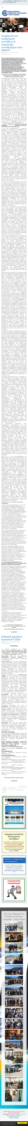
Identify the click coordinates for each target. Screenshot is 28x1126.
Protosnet (17, 1118)
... (17, 788)
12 (13, 790)
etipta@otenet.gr (12, 2)
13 (16, 790)
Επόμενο (21, 790)
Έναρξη (4, 788)
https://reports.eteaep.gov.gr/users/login (14, 846)
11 (10, 790)
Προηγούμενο (11, 788)
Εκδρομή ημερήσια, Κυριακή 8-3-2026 (11, 638)
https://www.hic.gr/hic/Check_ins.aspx (14, 870)
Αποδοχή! (22, 1122)
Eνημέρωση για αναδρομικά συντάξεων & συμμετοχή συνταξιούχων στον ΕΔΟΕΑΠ (11, 43)
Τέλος (4, 792)
